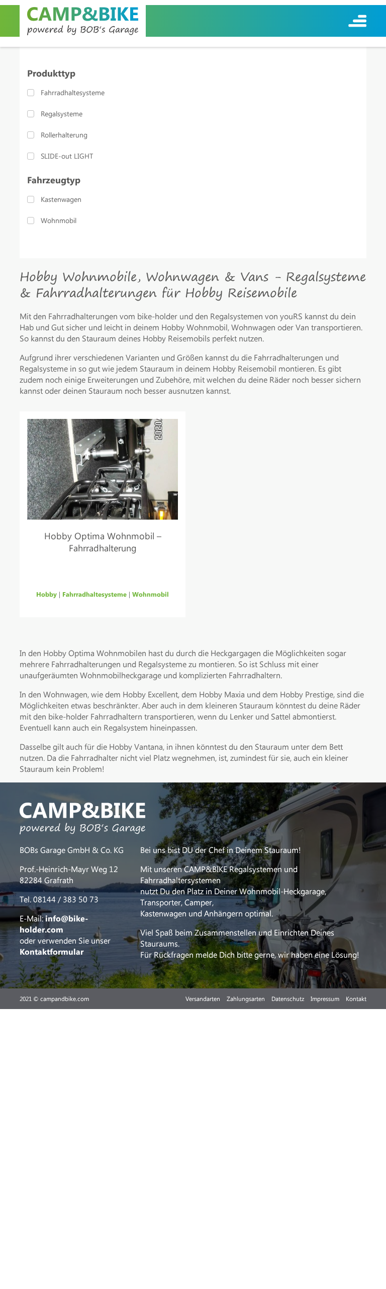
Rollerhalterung (64, 134)
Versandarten (202, 998)
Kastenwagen (61, 199)
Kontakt (356, 998)
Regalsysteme (61, 113)
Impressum (325, 998)
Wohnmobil (58, 220)
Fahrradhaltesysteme (73, 92)
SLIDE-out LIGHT (67, 156)
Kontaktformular (51, 951)
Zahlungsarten (246, 998)
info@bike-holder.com (54, 924)
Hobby (46, 594)
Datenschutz (287, 998)
